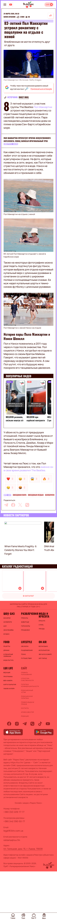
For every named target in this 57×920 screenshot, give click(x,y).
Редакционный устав (27, 691)
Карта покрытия (9, 684)
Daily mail (24, 97)
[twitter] (20, 504)
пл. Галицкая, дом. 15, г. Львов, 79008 (23, 848)
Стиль (41, 625)
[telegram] (6, 504)
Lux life (8, 668)
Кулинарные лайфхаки (8, 655)
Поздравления (27, 650)
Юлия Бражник (9, 17)
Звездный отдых (36, 495)
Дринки (6, 650)
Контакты (25, 708)
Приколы (24, 618)
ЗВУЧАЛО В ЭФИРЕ (45, 654)
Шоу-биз (7, 495)
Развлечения (28, 613)
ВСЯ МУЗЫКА (43, 646)
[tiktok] (40, 723)
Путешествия (26, 658)
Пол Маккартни (43, 107)
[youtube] (47, 723)
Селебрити (49, 495)
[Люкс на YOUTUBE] (10, 4)
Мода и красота (44, 615)
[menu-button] (4, 4)
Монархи (7, 618)
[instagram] (16, 723)
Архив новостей (27, 712)
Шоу (5, 626)
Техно (23, 654)
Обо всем (24, 646)
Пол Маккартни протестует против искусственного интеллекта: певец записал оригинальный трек (27, 140)
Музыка (6, 634)
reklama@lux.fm (11, 840)
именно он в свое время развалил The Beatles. (28, 468)
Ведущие (6, 672)
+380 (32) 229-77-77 (13, 811)
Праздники (25, 630)
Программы (8, 676)
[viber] (27, 504)
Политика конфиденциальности (28, 685)
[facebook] (13, 504)
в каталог (28, 596)
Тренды (42, 629)
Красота (42, 621)
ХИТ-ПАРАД (43, 658)
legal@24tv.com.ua (13, 830)
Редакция (25, 716)
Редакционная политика (27, 697)
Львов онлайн (9, 688)
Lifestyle (26, 641)
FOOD (6, 641)
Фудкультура (8, 660)
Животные (25, 622)
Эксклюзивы (8, 630)
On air (43, 641)
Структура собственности (27, 679)
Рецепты (6, 646)
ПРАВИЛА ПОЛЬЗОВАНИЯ (26, 673)
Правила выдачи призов (27, 703)
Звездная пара (19, 495)
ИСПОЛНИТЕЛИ (44, 650)
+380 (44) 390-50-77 (14, 821)
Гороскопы (25, 626)
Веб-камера (7, 680)
